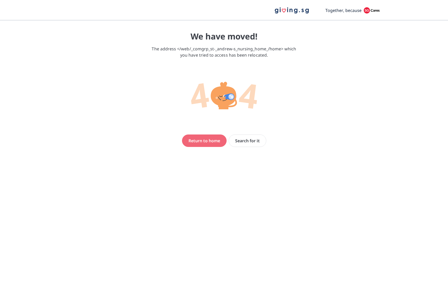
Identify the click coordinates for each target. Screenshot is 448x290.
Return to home (204, 141)
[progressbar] (224, 20)
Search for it (247, 141)
